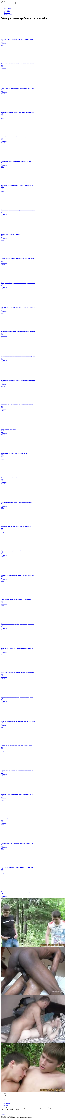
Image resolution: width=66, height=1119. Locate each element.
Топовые (6, 10)
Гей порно (6, 7)
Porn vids (3, 1114)
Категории (7, 13)
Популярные (7, 11)
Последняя (7, 1103)
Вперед (6, 1105)
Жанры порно (8, 14)
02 (4, 1099)
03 (4, 1100)
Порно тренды (8, 8)
